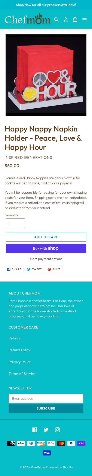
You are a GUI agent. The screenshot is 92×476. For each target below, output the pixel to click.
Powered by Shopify (59, 467)
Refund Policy (19, 350)
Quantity (12, 215)
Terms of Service (22, 373)
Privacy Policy (20, 362)
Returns (15, 338)
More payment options (46, 259)
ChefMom (38, 467)
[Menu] (84, 19)
